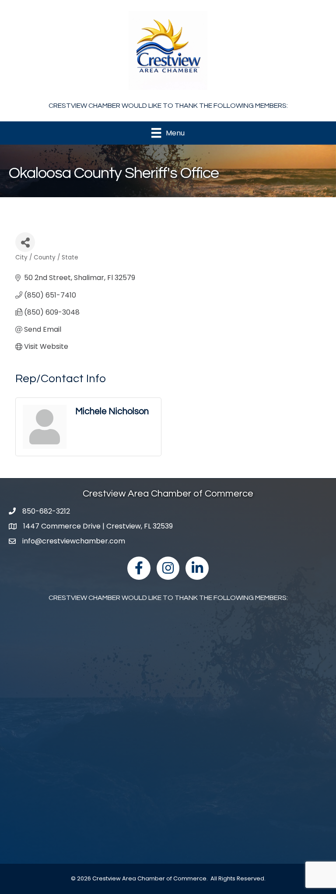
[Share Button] (25, 242)
